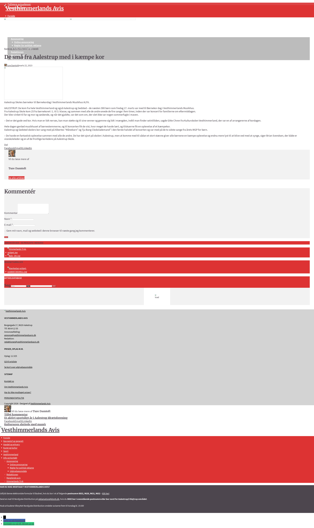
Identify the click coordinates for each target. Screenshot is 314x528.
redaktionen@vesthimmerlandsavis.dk (21, 341)
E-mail (8, 224)
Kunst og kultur (11, 48)
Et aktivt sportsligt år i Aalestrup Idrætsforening (36, 417)
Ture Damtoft (13, 65)
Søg (28, 286)
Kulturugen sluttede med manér (25, 424)
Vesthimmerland (10, 454)
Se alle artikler (16, 177)
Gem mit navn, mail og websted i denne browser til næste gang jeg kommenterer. (50, 230)
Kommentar (10, 213)
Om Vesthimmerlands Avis (16, 386)
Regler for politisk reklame (22, 467)
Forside (11, 15)
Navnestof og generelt (28, 48)
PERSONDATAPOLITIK (14, 398)
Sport (5, 451)
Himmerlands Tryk (15, 481)
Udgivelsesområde (18, 471)
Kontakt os (9, 381)
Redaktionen (17, 52)
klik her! (105, 493)
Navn (8, 219)
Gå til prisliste (10, 361)
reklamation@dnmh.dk (48, 499)
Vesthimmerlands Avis (40, 403)
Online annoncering (18, 464)
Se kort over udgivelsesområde (18, 367)
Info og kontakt (10, 457)
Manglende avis (14, 477)
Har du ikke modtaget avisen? (17, 392)
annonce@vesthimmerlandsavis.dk (20, 335)
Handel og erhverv (11, 444)
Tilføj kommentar (16, 414)
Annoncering (12, 461)
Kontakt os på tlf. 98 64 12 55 (18, 523)
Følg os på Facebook (14, 520)
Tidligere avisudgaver (19, 4)
